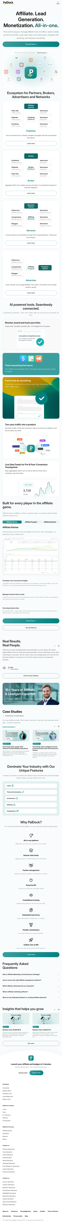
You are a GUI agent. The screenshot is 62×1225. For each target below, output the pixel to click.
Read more (16, 745)
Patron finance (14, 669)
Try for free (31, 954)
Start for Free (36, 1073)
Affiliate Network (50, 522)
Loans (9, 786)
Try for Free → (31, 44)
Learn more (31, 143)
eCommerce (11, 798)
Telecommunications (14, 792)
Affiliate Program (31, 522)
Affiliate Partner (12, 522)
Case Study (7, 743)
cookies (14, 1220)
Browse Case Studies (31, 676)
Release (6, 1027)
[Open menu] (58, 2)
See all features (31, 628)
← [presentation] (55, 645)
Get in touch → (42, 52)
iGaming (10, 805)
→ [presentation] (58, 645)
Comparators (11, 811)
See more (31, 1043)
